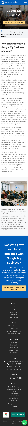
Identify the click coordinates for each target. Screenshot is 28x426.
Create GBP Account (14, 33)
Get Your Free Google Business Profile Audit (14, 288)
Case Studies (14, 345)
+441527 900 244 (15, 366)
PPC (14, 309)
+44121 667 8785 (15, 364)
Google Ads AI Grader (14, 334)
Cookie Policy (14, 353)
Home (4, 31)
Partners (14, 315)
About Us (14, 342)
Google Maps (11, 31)
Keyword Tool (14, 328)
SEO (14, 307)
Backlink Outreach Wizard (14, 331)
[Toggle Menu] (25, 2)
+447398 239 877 (15, 369)
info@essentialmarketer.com (15, 361)
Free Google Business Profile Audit (14, 22)
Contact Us (14, 347)
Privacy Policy (14, 350)
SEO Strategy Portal (14, 326)
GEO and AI (14, 317)
